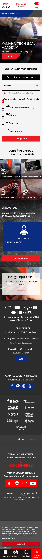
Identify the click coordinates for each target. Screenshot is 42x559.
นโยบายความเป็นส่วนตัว (21, 495)
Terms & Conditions (27, 493)
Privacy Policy (10, 538)
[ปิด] (39, 523)
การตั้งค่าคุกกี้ (21, 544)
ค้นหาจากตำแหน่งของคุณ (23, 343)
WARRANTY (11, 493)
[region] (21, 540)
